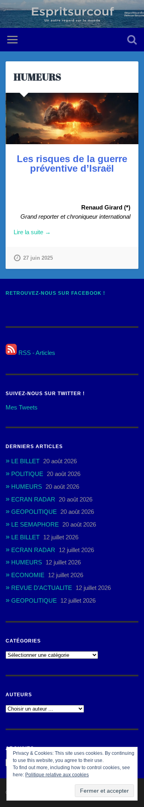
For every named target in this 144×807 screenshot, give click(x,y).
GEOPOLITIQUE (34, 511)
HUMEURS (37, 77)
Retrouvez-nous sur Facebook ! (55, 293)
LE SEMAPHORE (35, 524)
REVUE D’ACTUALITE (41, 587)
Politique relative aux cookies (57, 775)
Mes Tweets (22, 407)
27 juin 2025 (38, 258)
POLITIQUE (27, 473)
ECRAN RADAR (33, 499)
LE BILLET (25, 461)
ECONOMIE (27, 575)
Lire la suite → (32, 232)
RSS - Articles (36, 352)
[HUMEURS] (72, 118)
